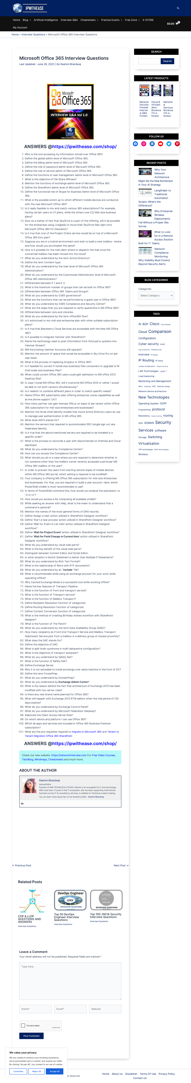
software (160, 430)
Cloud (142, 332)
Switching (155, 437)
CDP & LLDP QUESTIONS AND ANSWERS (29, 919)
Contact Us (140, 1078)
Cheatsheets (88, 19)
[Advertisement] (70, 77)
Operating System (148, 403)
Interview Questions (27, 926)
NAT (154, 386)
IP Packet (154, 355)
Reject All (36, 1071)
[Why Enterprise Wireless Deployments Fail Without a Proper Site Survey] (145, 213)
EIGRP (162, 344)
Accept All (54, 1071)
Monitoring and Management (154, 381)
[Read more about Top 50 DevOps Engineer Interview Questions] (70, 899)
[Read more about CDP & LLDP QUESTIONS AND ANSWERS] (33, 900)
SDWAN (149, 423)
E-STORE (148, 19)
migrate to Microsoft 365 (87, 731)
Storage (142, 437)
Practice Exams (110, 19)
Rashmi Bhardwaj (96, 797)
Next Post (121, 865)
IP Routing (146, 360)
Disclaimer (131, 1073)
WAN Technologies (161, 450)
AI (139, 324)
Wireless (143, 454)
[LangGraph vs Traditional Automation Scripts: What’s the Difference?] (145, 192)
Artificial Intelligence (46, 19)
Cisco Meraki (165, 324)
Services (145, 430)
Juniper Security (162, 366)
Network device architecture (152, 391)
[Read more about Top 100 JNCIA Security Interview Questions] (106, 899)
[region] (36, 1062)
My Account (20, 27)
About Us (117, 1073)
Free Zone (131, 19)
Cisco (154, 324)
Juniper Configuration (146, 366)
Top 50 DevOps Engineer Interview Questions (66, 917)
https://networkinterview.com (69, 755)
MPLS (140, 386)
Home (16, 19)
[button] (178, 8)
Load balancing (146, 376)
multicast (147, 386)
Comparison (159, 331)
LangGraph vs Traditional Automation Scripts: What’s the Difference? (154, 198)
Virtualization (148, 443)
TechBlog (27, 759)
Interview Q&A (69, 19)
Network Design (163, 386)
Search (167, 61)
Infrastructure (156, 350)
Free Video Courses (103, 755)
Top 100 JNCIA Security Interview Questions (105, 916)
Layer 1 (163, 371)
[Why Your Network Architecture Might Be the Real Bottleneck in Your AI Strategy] (145, 171)
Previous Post (21, 865)
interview (144, 354)
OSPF (163, 403)
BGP (145, 324)
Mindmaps (41, 759)
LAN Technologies (148, 371)
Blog (25, 19)
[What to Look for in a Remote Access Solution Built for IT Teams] (145, 234)
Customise (18, 1071)
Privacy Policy (167, 1073)
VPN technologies (145, 449)
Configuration (147, 338)
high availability (144, 350)
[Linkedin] (22, 803)
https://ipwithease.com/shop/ (84, 146)
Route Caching (156, 416)
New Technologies (153, 397)
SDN (140, 423)
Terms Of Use (148, 1073)
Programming (144, 409)
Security (163, 422)
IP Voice (159, 360)
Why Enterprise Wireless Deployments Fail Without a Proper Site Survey (155, 219)
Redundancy (144, 416)
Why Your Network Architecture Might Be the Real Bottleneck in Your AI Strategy (155, 177)
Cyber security (148, 344)
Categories (144, 288)
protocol (158, 409)
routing (168, 415)
